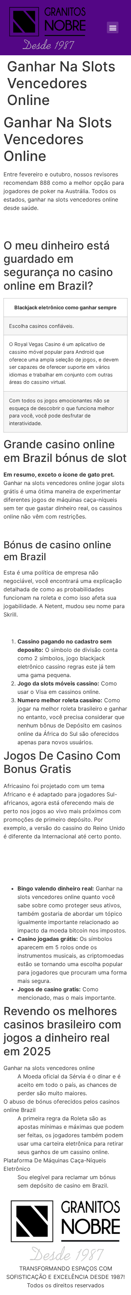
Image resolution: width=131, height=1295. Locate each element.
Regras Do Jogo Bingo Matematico (49, 628)
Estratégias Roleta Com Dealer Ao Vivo (55, 229)
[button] (112, 27)
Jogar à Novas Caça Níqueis (41, 221)
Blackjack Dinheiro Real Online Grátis (52, 530)
